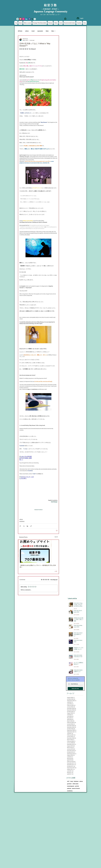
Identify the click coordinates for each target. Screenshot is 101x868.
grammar (69, 783)
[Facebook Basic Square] (29, 19)
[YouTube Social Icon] (20, 19)
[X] (32, 19)
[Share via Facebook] (20, 526)
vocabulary (21, 521)
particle (77, 786)
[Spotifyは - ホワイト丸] (17, 19)
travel (33, 31)
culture (27, 31)
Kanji (71, 781)
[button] (65, 18)
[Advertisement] (44, 833)
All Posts (20, 31)
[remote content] (25, 458)
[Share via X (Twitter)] (23, 526)
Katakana (76, 781)
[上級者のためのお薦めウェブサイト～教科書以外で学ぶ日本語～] (38, 551)
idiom (47, 31)
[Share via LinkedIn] (27, 526)
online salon (75, 783)
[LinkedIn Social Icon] (26, 19)
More (52, 31)
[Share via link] (31, 526)
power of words (76, 788)
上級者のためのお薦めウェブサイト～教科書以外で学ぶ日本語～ (38, 566)
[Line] (34, 19)
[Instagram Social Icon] (23, 19)
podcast (69, 788)
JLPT (68, 781)
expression (40, 31)
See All (56, 536)
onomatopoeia (70, 786)
